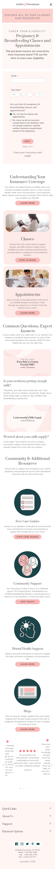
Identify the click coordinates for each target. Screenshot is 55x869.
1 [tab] (20, 788)
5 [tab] (31, 788)
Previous (3, 765)
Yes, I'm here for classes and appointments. (25, 115)
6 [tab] (34, 788)
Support (7, 824)
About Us (8, 816)
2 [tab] (23, 788)
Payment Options (12, 831)
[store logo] (27, 4)
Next (51, 765)
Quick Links (9, 809)
